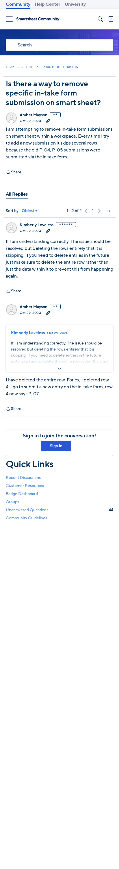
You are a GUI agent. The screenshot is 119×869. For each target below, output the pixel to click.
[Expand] (59, 368)
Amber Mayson (33, 115)
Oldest (28, 211)
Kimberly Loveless (36, 225)
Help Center (47, 4)
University (75, 4)
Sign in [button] (56, 446)
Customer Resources (25, 485)
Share (13, 172)
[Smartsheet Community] (38, 19)
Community (18, 4)
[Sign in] (110, 19)
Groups (12, 502)
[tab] (16, 194)
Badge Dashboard (22, 494)
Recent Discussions (23, 477)
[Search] (100, 19)
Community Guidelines (26, 518)
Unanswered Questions (59, 510)
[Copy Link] (47, 120)
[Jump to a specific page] (108, 211)
